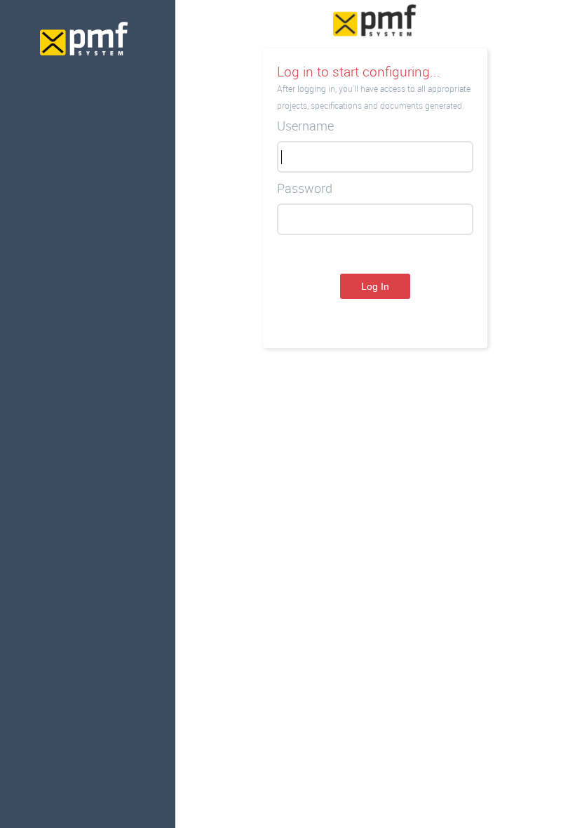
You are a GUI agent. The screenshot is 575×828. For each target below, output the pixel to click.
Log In (375, 286)
